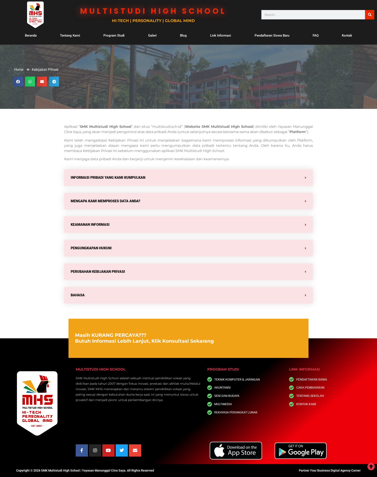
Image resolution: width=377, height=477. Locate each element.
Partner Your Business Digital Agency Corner (330, 470)
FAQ (316, 35)
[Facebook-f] (82, 450)
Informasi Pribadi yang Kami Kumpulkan (108, 177)
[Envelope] (135, 450)
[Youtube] (108, 450)
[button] (18, 81)
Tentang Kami (70, 35)
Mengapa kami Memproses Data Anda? (105, 201)
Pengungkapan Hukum (91, 248)
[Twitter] (122, 450)
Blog (183, 35)
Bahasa (78, 295)
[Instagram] (95, 450)
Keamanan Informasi (90, 224)
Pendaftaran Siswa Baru (272, 35)
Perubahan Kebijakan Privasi (98, 272)
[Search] (369, 14)
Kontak (347, 35)
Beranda (31, 35)
